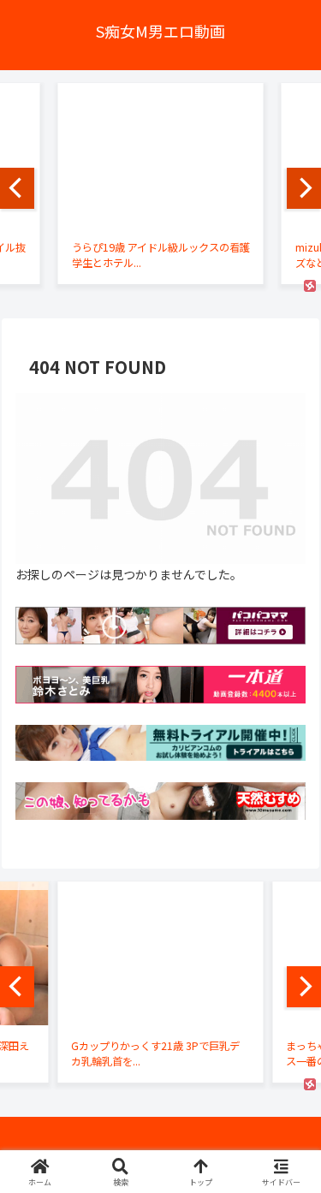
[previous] (17, 188)
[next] (304, 188)
